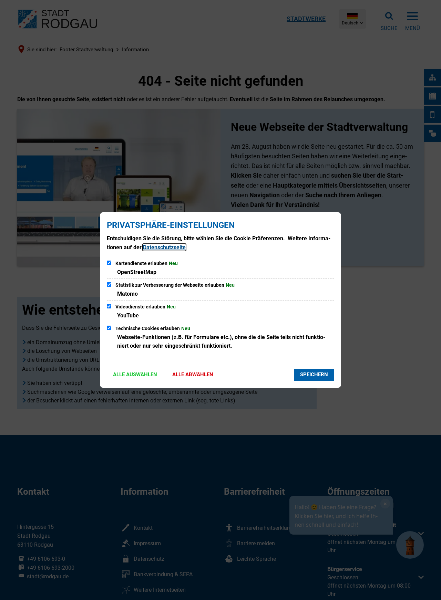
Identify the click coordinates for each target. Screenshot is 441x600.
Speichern (314, 374)
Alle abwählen (192, 374)
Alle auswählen (135, 374)
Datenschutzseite (164, 247)
